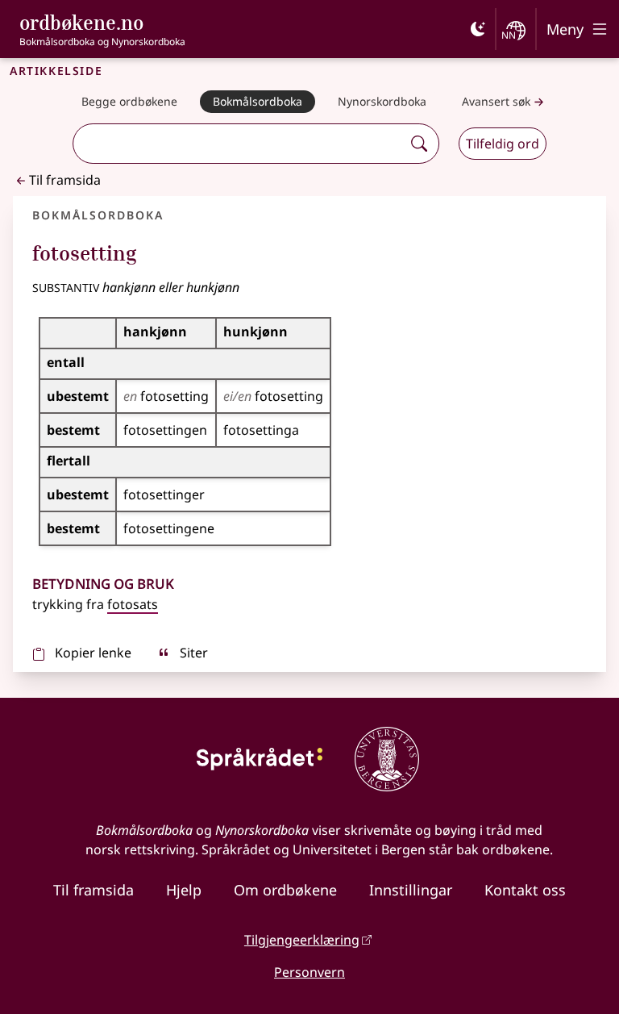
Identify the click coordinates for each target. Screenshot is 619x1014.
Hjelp (183, 889)
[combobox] (239, 143)
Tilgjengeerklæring (301, 940)
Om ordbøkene (285, 889)
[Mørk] (478, 29)
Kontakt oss (525, 889)
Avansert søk (496, 101)
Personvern (309, 972)
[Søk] (419, 143)
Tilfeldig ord (502, 143)
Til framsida (65, 180)
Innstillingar (410, 889)
